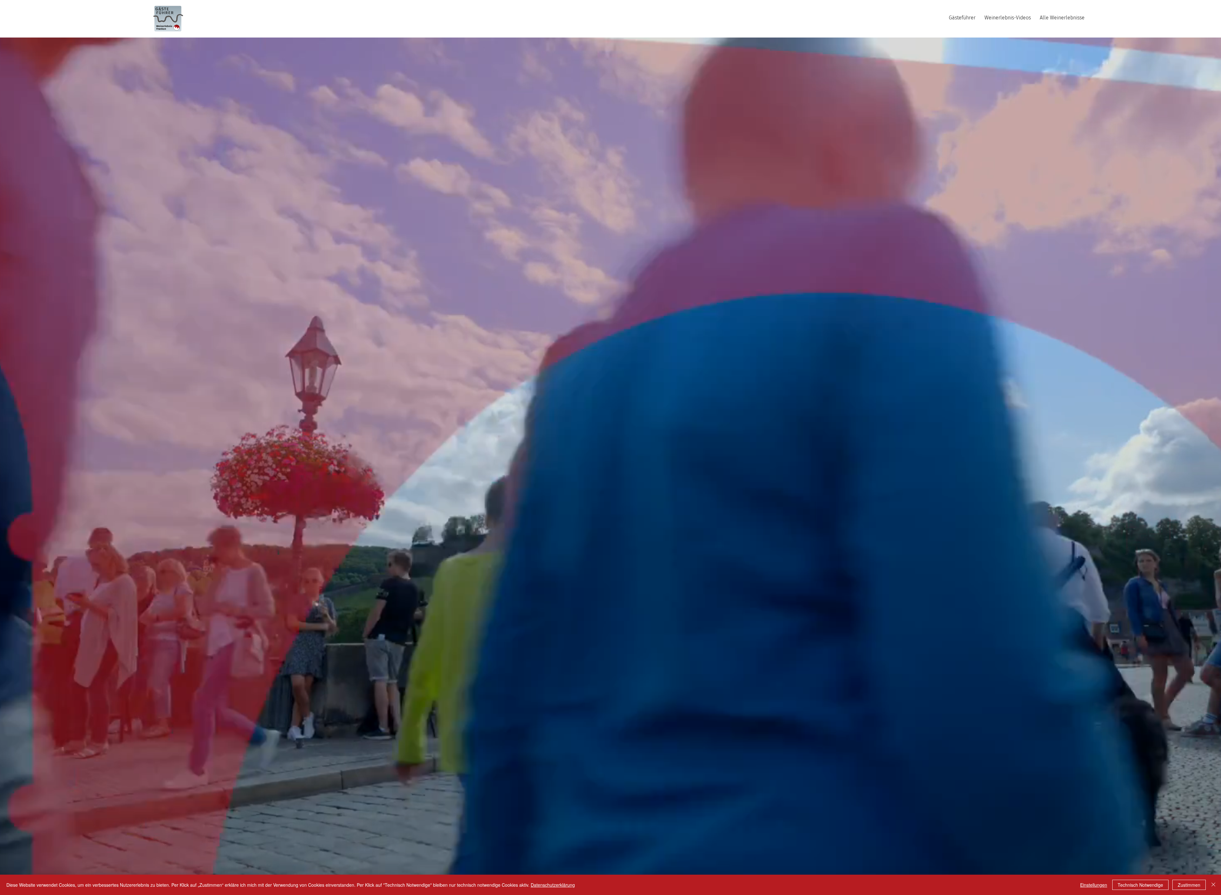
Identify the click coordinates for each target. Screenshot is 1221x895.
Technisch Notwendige (1140, 885)
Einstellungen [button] (1093, 885)
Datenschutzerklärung (553, 885)
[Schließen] (1213, 885)
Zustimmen (1189, 885)
